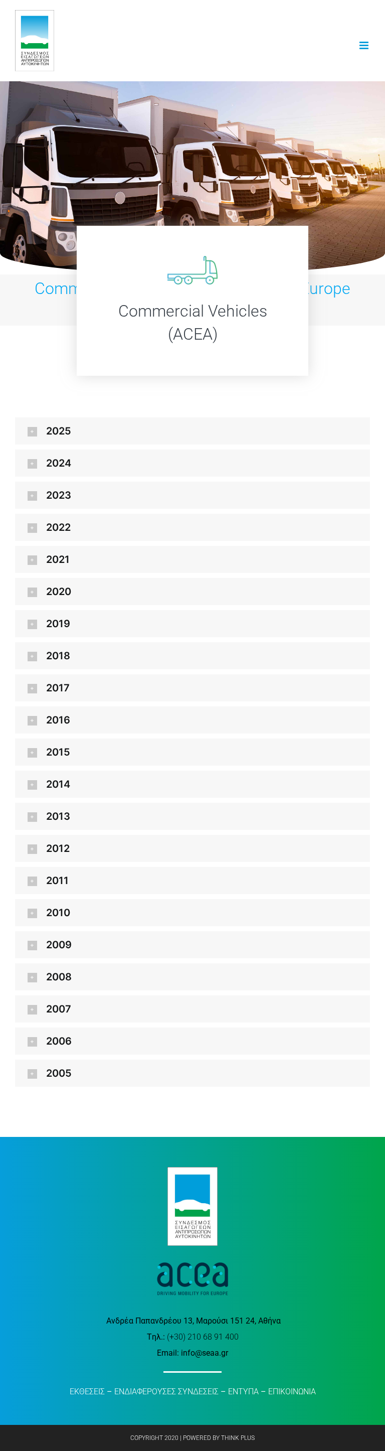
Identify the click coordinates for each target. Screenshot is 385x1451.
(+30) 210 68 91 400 (203, 1337)
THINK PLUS (238, 1437)
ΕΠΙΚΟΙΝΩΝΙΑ (292, 1391)
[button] (192, 431)
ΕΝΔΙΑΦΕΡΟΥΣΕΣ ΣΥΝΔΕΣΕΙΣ (166, 1391)
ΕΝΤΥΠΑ (243, 1391)
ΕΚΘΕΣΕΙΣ (87, 1391)
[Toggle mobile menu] (364, 45)
